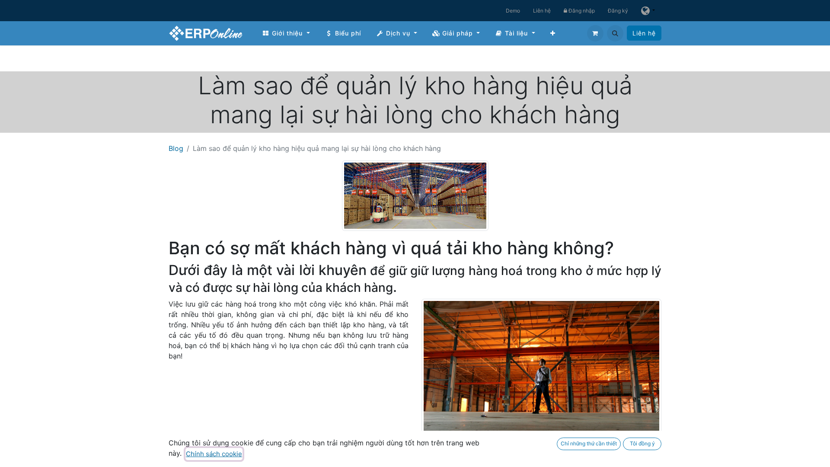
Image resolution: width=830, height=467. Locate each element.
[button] (615, 33)
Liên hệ (542, 10)
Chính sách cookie (214, 454)
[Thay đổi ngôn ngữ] (648, 11)
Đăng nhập (581, 10)
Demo (513, 10)
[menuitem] (286, 33)
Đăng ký (618, 10)
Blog (176, 148)
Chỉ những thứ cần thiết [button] (589, 443)
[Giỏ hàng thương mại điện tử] (595, 33)
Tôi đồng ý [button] (642, 443)
